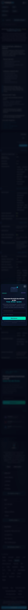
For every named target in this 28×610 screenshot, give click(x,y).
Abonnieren (14, 318)
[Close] (24, 286)
